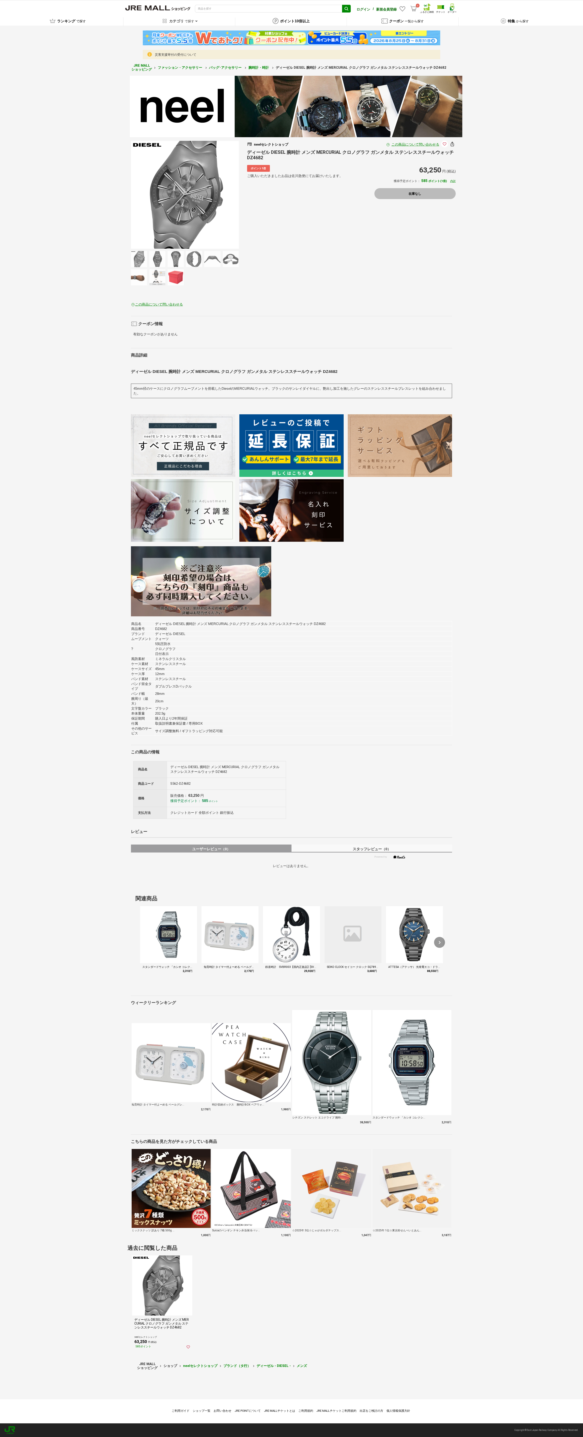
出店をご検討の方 (371, 1410)
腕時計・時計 (259, 68)
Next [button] (204, 195)
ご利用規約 (305, 1410)
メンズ (302, 1366)
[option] (185, 195)
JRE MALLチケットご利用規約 (336, 1410)
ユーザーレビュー (211, 849)
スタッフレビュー (372, 849)
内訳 (453, 181)
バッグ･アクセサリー (226, 68)
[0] (413, 8)
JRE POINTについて (248, 1410)
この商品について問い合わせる (415, 144)
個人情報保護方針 (398, 1410)
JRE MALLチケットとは (279, 1410)
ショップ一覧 (201, 1410)
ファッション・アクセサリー (180, 68)
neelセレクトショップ (200, 1366)
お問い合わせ (222, 1410)
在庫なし (415, 193)
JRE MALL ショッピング (141, 67)
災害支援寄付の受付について (175, 54)
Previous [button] (165, 195)
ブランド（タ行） (237, 1366)
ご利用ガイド (180, 1410)
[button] (439, 942)
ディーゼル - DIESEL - (274, 1366)
